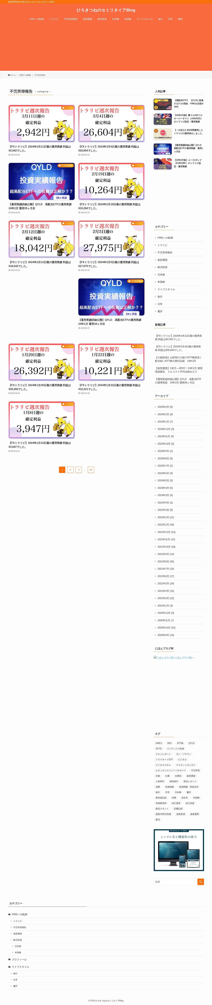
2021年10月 (166, 546)
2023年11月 (166, 436)
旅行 (160, 296)
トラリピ (162, 245)
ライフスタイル (166, 289)
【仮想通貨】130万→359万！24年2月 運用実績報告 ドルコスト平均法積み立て (178, 370)
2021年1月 (165, 605)
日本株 (161, 274)
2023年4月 (165, 487)
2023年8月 (165, 458)
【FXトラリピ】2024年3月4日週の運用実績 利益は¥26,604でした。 (178, 348)
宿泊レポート (190, 781)
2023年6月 (165, 473)
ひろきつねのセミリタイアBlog (106, 10)
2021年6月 (166, 576)
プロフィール (19, 959)
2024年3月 (165, 406)
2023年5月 (165, 480)
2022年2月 (166, 517)
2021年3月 (166, 598)
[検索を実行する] (200, 882)
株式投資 (162, 267)
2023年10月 (166, 443)
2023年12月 (166, 429)
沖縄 (174, 797)
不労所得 (195, 770)
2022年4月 (165, 502)
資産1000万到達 (163, 814)
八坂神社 (160, 781)
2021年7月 (166, 568)
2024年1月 (165, 421)
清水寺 (184, 797)
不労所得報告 (165, 252)
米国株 (161, 281)
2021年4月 (166, 590)
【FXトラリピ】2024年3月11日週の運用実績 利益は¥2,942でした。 (178, 337)
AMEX (159, 743)
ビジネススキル (163, 765)
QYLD (191, 743)
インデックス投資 (175, 748)
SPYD (159, 748)
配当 (158, 819)
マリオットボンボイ (185, 765)
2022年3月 (165, 509)
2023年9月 (165, 451)
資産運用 (194, 814)
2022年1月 (166, 524)
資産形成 (180, 814)
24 (91, 469)
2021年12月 (166, 532)
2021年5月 (166, 583)
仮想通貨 (162, 259)
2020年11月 (166, 620)
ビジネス (182, 759)
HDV (169, 743)
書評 (160, 311)
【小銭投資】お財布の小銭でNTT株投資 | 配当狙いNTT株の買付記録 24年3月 (178, 359)
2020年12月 (166, 612)
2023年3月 (165, 495)
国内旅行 (174, 781)
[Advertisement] (106, 47)
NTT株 (180, 743)
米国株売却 (161, 803)
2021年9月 (166, 554)
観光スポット (162, 808)
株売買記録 (161, 797)
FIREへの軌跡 (165, 237)
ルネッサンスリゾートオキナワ (171, 770)
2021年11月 (166, 539)
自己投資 (190, 803)
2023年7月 (165, 465)
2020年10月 (166, 627)
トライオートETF (164, 759)
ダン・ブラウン (183, 754)
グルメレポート (163, 754)
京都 (158, 776)
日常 (160, 304)
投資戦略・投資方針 (189, 787)
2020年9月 (166, 635)
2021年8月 (166, 561)
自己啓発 (176, 803)
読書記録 (178, 808)
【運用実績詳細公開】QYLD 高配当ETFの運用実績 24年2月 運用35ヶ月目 (178, 381)
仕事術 (178, 776)
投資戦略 (169, 787)
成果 (158, 787)
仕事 (167, 776)
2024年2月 (165, 414)
